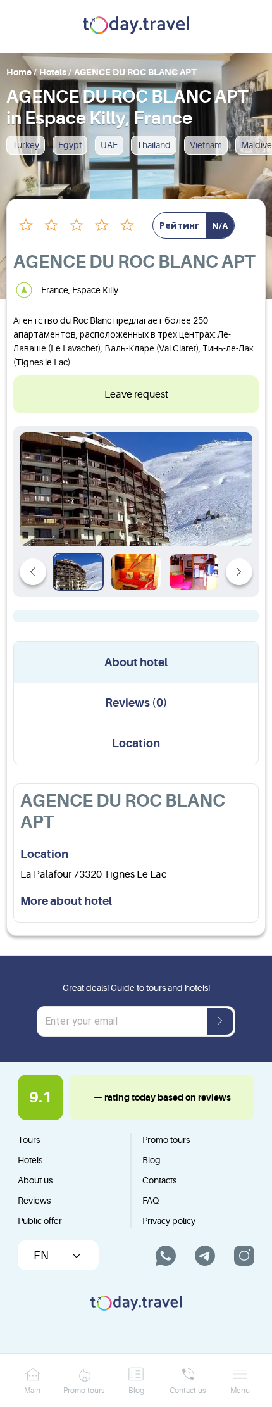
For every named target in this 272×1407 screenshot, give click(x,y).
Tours (29, 1140)
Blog (151, 1160)
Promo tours (166, 1140)
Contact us (188, 1390)
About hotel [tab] (136, 662)
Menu (240, 1390)
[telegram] (205, 1256)
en (41, 1255)
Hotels (30, 1160)
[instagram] (244, 1256)
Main (32, 1390)
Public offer (40, 1221)
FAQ (150, 1201)
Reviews (34, 1201)
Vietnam (206, 145)
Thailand (154, 145)
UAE (109, 145)
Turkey (25, 145)
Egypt (70, 145)
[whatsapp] (166, 1256)
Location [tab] (136, 743)
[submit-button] (220, 1021)
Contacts (159, 1180)
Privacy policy (168, 1221)
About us (35, 1180)
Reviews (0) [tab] (136, 703)
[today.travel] (136, 26)
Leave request (136, 394)
